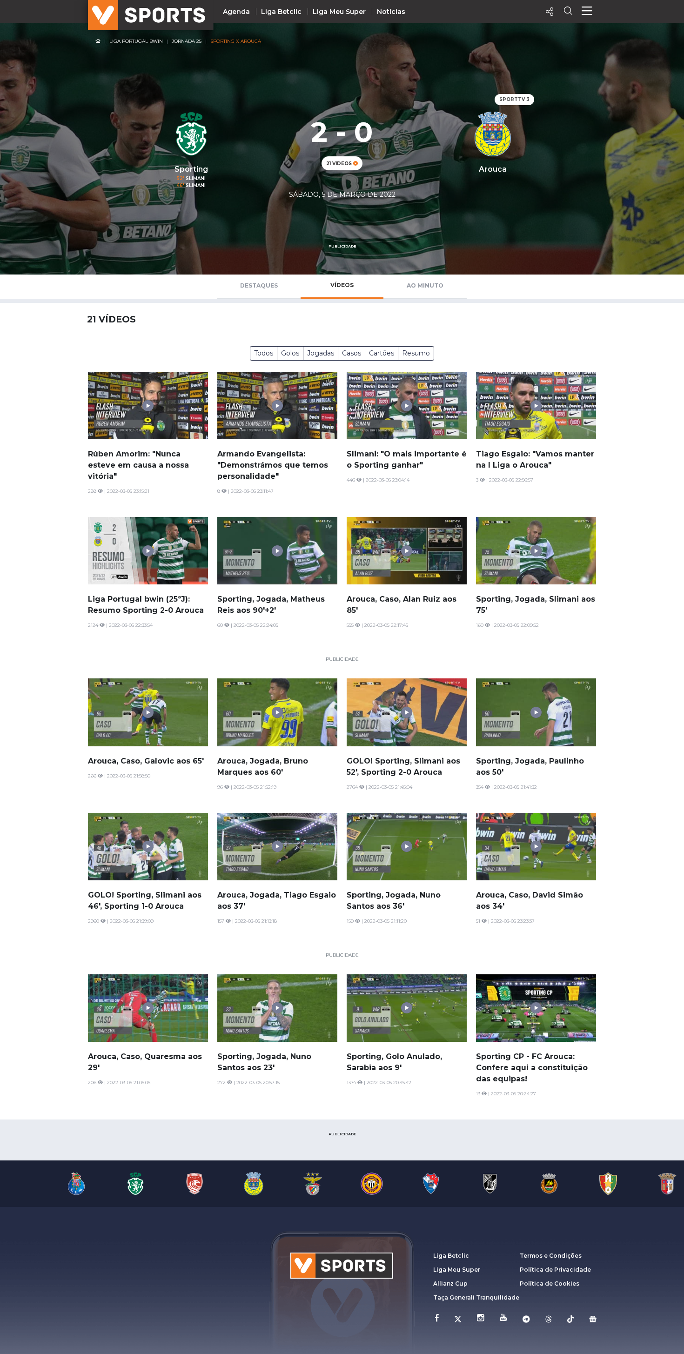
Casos (351, 353)
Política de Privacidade (555, 1269)
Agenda (236, 11)
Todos (263, 353)
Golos (290, 353)
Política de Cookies (549, 1283)
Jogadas (320, 353)
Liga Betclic (281, 11)
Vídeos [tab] (342, 285)
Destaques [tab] (259, 285)
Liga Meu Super (339, 11)
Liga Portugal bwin (136, 41)
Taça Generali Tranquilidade (476, 1297)
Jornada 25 (186, 41)
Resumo (416, 353)
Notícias (391, 11)
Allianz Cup (450, 1283)
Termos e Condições (551, 1255)
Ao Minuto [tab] (425, 285)
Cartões (381, 353)
